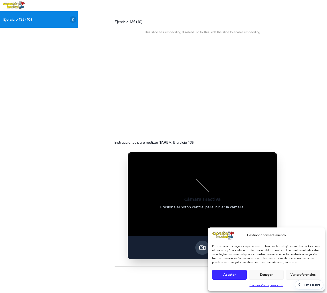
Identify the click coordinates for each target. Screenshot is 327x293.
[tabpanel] (202, 149)
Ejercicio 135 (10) (17, 19)
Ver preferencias (303, 274)
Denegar (266, 274)
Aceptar (229, 274)
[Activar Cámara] (202, 248)
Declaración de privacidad (266, 285)
